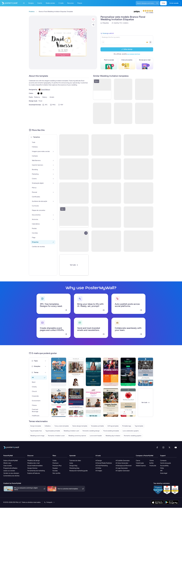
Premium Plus (57, 465)
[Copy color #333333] (41, 93)
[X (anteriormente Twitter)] (169, 447)
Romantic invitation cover (56, 436)
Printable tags (126, 426)
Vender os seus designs (11, 473)
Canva (138, 460)
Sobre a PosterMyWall (10, 460)
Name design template (79, 426)
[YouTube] (176, 447)
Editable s (48, 426)
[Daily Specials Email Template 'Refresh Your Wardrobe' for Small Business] (76, 371)
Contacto (163, 460)
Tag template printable (52, 431)
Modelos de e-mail (33, 463)
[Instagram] (163, 447)
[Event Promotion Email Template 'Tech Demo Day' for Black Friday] (128, 371)
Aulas (71, 463)
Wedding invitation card (71, 431)
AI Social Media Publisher (104, 463)
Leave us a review (9, 471)
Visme (151, 460)
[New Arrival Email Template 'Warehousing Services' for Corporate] (76, 402)
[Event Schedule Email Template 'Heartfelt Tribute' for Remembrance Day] (128, 402)
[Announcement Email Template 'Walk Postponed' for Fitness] (58, 371)
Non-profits (56, 473)
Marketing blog (74, 468)
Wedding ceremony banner (77, 436)
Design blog (73, 465)
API (161, 471)
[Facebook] (157, 447)
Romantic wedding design (91, 431)
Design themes (32, 468)
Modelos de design (33, 460)
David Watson (45, 89)
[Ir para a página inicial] (8, 3)
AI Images (99, 471)
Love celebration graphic (131, 431)
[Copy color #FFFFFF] (35, 93)
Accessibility (164, 465)
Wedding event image (37, 436)
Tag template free (36, 431)
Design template (35, 426)
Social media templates (35, 465)
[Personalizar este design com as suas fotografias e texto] (63, 42)
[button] (93, 19)
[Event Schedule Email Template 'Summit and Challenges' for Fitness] (110, 371)
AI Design (99, 460)
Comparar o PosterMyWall (144, 455)
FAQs (162, 468)
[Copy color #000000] (38, 93)
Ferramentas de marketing (36, 471)
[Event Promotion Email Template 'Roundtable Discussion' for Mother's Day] (93, 402)
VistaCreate (140, 463)
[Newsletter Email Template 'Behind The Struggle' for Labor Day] (145, 371)
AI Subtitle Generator (123, 460)
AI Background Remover (124, 465)
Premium (55, 463)
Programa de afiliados (10, 468)
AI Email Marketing (102, 465)
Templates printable (97, 426)
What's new (7, 463)
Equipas (55, 468)
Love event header (96, 436)
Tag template (139, 426)
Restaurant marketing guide (78, 471)
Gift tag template (113, 426)
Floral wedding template (111, 431)
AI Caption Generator (123, 471)
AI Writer (98, 468)
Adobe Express (141, 465)
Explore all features (33, 473)
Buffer (151, 463)
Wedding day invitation (113, 436)
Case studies (7, 465)
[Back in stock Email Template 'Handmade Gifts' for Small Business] (110, 402)
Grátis (55, 460)
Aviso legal (163, 473)
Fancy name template (62, 426)
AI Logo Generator (122, 468)
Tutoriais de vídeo (75, 460)
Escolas (55, 471)
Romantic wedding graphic (132, 436)
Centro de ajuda (165, 463)
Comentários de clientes (11, 476)
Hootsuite (152, 465)
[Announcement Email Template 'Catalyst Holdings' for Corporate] (93, 371)
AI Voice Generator (122, 463)
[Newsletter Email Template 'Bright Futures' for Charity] (58, 402)
